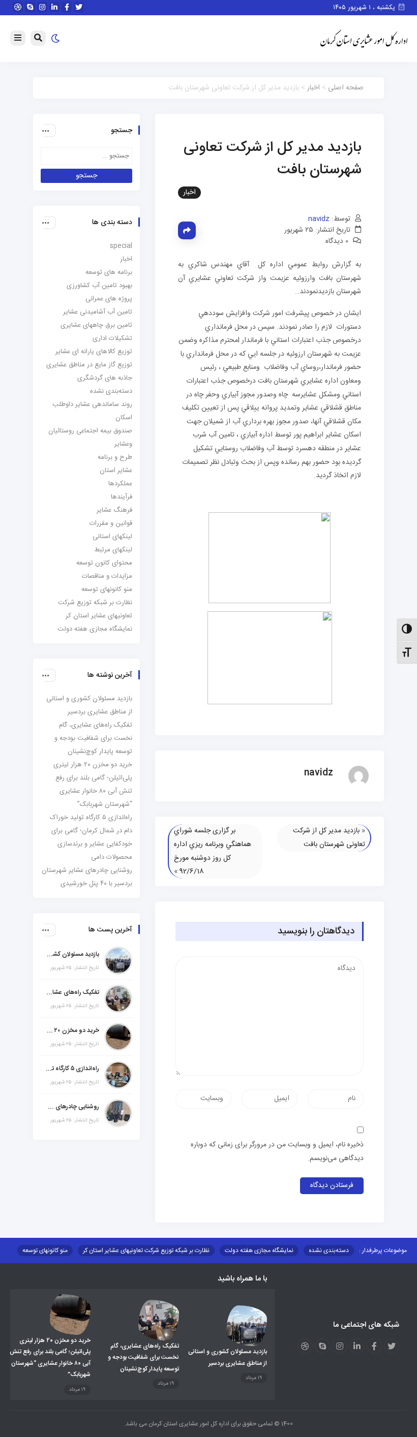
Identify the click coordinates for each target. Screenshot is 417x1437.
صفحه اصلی (346, 88)
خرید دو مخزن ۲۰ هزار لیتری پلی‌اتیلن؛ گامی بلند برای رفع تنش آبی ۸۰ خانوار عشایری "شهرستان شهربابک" (72, 1030)
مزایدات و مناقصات (107, 576)
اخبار (313, 88)
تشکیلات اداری (112, 338)
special (121, 246)
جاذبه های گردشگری (104, 378)
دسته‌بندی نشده (111, 391)
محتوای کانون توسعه (104, 563)
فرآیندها (121, 497)
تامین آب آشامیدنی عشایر (97, 312)
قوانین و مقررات (111, 523)
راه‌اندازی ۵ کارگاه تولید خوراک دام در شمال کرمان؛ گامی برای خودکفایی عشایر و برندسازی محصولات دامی (72, 1069)
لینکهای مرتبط (113, 549)
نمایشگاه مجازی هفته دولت (94, 629)
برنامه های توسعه (108, 272)
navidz (319, 219)
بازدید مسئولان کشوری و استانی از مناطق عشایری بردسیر (72, 954)
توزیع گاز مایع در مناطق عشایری (89, 364)
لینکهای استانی (112, 536)
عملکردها (120, 483)
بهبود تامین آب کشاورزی (99, 285)
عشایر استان (116, 470)
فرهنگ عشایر (114, 510)
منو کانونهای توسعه (106, 589)
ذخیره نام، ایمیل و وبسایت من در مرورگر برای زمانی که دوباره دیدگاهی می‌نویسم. (277, 1152)
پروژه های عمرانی (108, 298)
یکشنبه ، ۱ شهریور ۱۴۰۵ (365, 7)
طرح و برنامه (115, 457)
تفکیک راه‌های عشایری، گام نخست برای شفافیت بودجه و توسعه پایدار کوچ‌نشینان (93, 738)
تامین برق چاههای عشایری (96, 325)
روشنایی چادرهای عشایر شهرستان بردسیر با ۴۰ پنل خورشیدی (72, 1107)
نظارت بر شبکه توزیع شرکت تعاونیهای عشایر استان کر (146, 1250)
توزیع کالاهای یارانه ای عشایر (93, 351)
